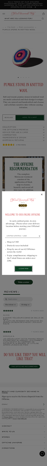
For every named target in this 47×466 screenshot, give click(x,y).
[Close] (41, 194)
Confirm (23, 268)
